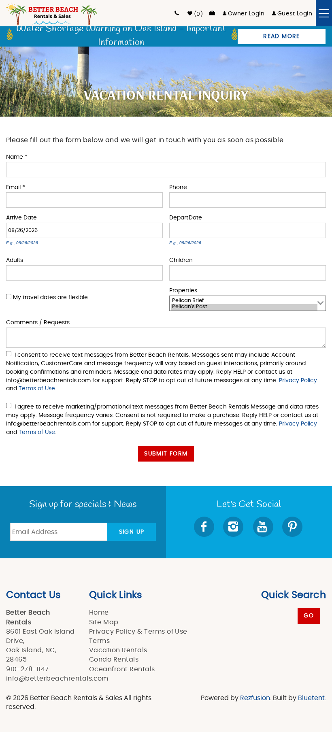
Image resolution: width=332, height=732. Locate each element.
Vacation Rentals (118, 650)
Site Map (104, 622)
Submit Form (165, 454)
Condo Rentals (113, 659)
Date (30, 217)
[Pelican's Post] (244, 307)
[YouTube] (264, 527)
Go (309, 616)
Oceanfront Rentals (122, 669)
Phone (178, 187)
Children (181, 259)
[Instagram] (234, 527)
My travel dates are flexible (50, 297)
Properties (183, 290)
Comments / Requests (38, 322)
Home (99, 612)
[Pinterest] (293, 527)
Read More (281, 36)
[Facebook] (205, 527)
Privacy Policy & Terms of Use (138, 631)
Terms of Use (37, 388)
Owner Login (246, 14)
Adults (14, 259)
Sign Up (132, 532)
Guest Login (294, 14)
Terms (99, 641)
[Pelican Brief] (244, 301)
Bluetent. (312, 698)
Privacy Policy (298, 380)
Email (15, 187)
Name (17, 156)
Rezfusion (255, 698)
